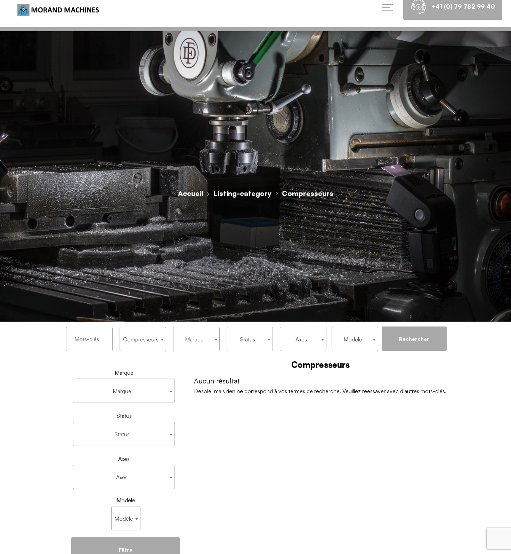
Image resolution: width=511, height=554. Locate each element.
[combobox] (143, 339)
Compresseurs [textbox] (141, 339)
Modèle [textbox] (352, 339)
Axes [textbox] (301, 339)
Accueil (190, 193)
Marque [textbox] (194, 339)
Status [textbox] (247, 339)
